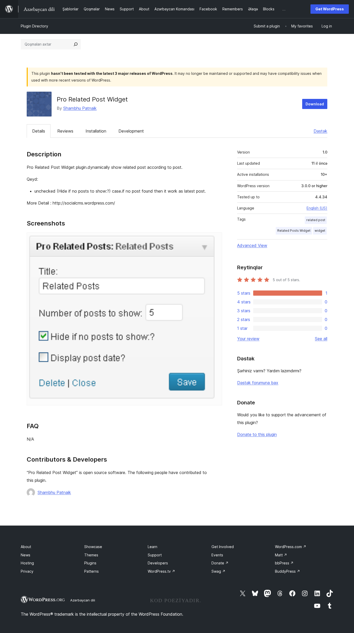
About (26, 546)
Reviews (65, 131)
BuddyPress (287, 571)
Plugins (90, 563)
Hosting (27, 563)
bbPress (284, 563)
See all (321, 338)
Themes (91, 555)
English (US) (317, 208)
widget (320, 230)
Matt (281, 555)
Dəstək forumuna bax (257, 382)
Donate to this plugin (257, 434)
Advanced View (252, 245)
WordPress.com (290, 546)
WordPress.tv (161, 571)
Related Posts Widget (293, 230)
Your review (248, 338)
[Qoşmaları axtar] (75, 44)
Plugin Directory (34, 26)
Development (131, 131)
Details (38, 131)
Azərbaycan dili (82, 600)
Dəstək (320, 131)
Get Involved (222, 546)
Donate (220, 563)
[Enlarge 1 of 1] (215, 239)
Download (315, 104)
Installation (96, 131)
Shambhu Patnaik (80, 108)
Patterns (91, 571)
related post (315, 220)
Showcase (93, 546)
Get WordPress (329, 9)
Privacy (27, 571)
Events (217, 555)
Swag (218, 571)
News (25, 555)
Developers (158, 563)
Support (155, 555)
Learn (152, 546)
